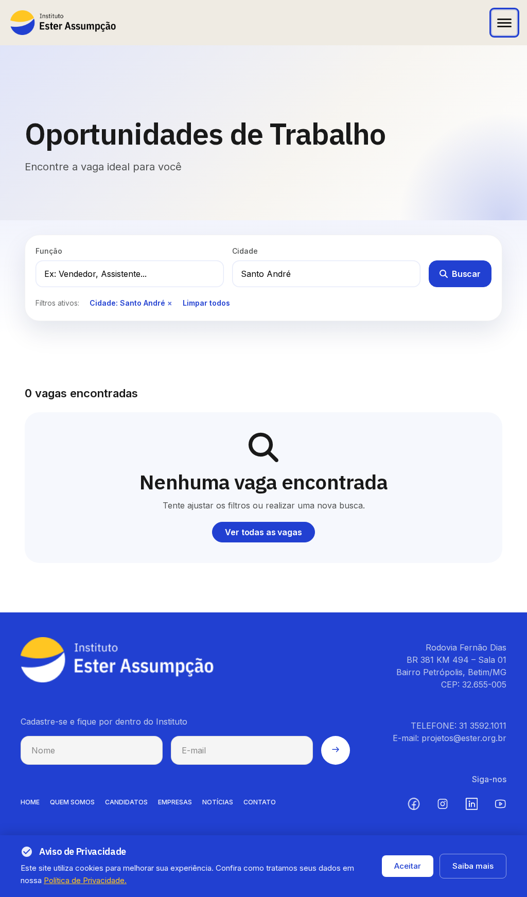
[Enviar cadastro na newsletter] (335, 750)
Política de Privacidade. (85, 880)
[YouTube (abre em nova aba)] (500, 804)
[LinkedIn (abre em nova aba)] (471, 804)
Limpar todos (206, 302)
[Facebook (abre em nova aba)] (414, 804)
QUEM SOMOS (72, 802)
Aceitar (407, 866)
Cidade (245, 251)
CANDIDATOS (126, 802)
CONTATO (259, 802)
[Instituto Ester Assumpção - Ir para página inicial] (63, 22)
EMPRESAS (175, 802)
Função (49, 251)
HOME (30, 802)
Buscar (466, 274)
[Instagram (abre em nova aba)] (442, 804)
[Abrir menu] (504, 22)
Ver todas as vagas (263, 532)
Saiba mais (473, 866)
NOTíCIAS (217, 802)
